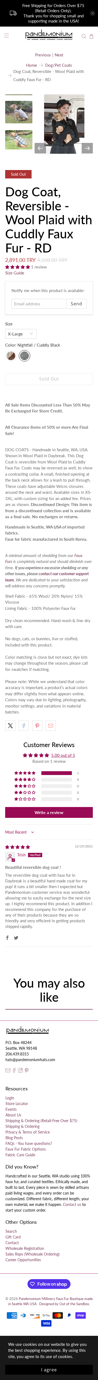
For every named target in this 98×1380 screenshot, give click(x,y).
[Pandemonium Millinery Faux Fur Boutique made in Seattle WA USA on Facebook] (14, 1071)
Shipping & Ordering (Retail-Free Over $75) (41, 1120)
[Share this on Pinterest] (37, 726)
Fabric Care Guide (20, 1154)
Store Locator (16, 1103)
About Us (13, 1115)
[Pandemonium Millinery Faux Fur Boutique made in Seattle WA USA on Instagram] (20, 1071)
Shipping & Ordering (22, 1126)
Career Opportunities (23, 1259)
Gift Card (13, 1237)
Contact (12, 1242)
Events (11, 1109)
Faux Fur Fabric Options (25, 1149)
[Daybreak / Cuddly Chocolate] (11, 355)
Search (11, 1231)
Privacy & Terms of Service (27, 1132)
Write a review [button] (49, 812)
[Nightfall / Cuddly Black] (24, 355)
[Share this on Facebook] (24, 726)
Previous (43, 54)
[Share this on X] (10, 726)
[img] (17, 846)
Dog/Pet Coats (58, 65)
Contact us (72, 1204)
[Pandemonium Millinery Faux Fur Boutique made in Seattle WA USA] (49, 36)
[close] (92, 13)
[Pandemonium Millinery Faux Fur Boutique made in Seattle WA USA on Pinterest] (26, 1071)
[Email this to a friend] (50, 726)
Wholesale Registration (24, 1248)
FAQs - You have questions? (28, 1143)
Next (59, 54)
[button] (18, 266)
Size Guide (14, 272)
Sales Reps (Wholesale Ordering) (32, 1254)
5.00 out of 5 (63, 755)
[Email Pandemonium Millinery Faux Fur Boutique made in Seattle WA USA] (7, 1071)
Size (9, 323)
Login (9, 1098)
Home (31, 65)
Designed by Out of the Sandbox (64, 1304)
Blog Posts (14, 1137)
